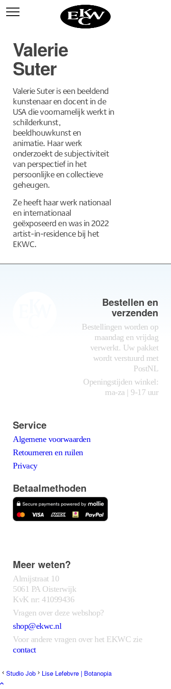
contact (24, 649)
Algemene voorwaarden (51, 439)
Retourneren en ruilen (48, 452)
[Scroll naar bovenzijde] (2, 683)
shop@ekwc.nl (37, 626)
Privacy (25, 465)
